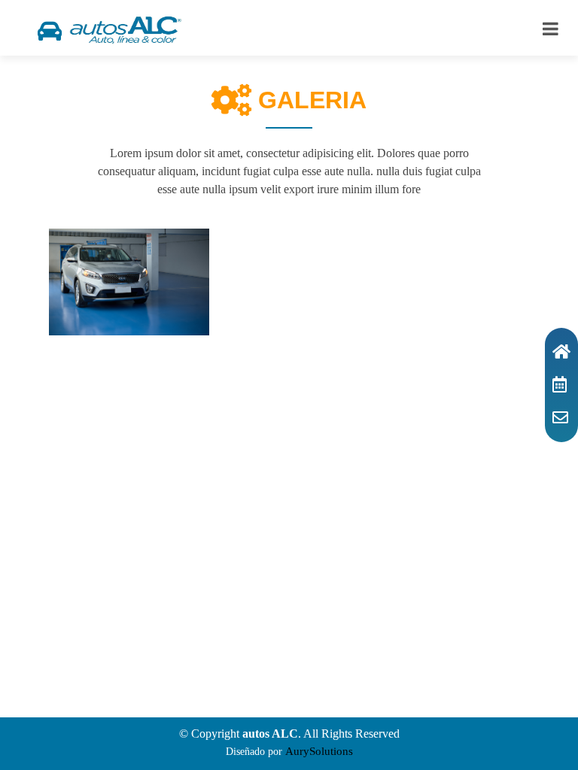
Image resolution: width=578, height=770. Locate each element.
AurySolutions (319, 751)
